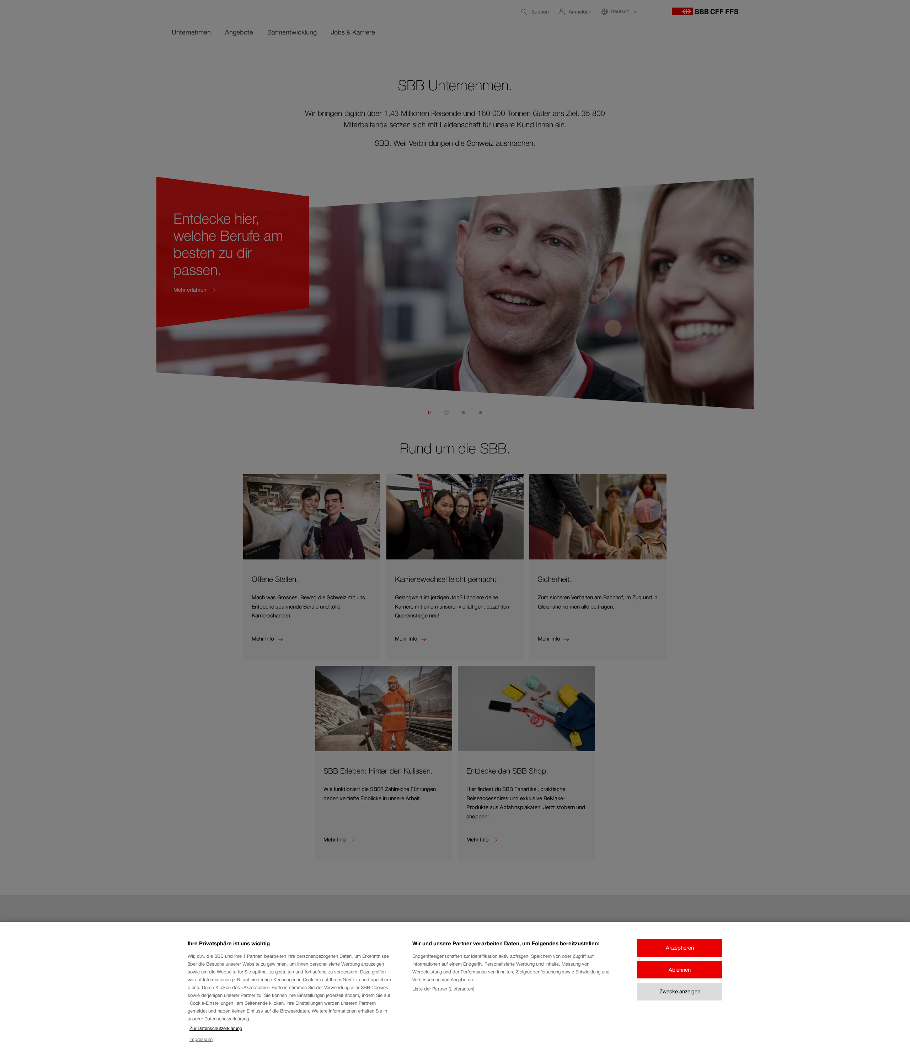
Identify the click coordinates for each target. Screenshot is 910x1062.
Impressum (201, 1039)
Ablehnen (680, 970)
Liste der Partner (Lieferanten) (443, 989)
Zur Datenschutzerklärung (215, 1028)
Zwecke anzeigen (679, 991)
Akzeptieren (680, 948)
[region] (455, 992)
